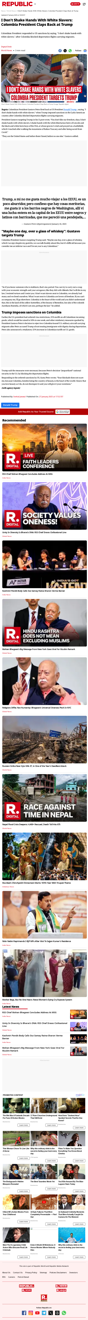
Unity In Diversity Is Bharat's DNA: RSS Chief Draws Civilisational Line (34, 532)
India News (6, 478)
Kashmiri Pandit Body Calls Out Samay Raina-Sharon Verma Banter (33, 590)
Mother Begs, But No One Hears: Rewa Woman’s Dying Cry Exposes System (37, 999)
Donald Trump (70, 109)
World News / (12, 11)
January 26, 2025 (59, 224)
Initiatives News (8, 887)
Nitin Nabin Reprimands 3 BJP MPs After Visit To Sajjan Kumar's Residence (36, 941)
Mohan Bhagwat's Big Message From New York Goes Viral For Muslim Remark (38, 649)
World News (6, 50)
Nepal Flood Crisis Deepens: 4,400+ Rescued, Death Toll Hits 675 (31, 824)
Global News (7, 536)
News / (3, 11)
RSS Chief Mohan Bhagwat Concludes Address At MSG (27, 474)
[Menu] (83, 4)
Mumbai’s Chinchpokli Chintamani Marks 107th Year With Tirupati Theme (36, 882)
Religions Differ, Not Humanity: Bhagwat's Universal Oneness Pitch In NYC (36, 707)
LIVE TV (76, 4)
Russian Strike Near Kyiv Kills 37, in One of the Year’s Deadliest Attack (34, 766)
